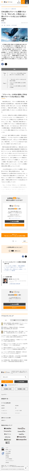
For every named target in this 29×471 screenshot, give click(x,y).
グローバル (8, 25)
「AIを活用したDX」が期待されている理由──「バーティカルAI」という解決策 (15, 269)
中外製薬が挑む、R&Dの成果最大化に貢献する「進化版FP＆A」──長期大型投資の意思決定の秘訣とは (15, 360)
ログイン (15, 225)
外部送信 (7, 462)
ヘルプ (7, 447)
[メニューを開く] (2, 2)
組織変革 (3, 408)
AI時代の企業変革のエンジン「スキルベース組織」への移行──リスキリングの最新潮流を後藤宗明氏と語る (15, 348)
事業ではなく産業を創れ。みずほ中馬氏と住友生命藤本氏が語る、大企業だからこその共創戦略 (15, 356)
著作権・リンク (8, 449)
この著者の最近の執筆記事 (14, 283)
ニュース (3, 394)
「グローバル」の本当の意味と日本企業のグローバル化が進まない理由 (18, 74)
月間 (23, 320)
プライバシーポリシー (10, 460)
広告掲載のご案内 (7, 389)
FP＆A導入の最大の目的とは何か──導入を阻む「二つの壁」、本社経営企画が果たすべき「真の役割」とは (15, 332)
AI (2, 25)
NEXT (25, 241)
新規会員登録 (15, 221)
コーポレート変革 (18, 410)
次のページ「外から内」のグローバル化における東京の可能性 (14, 235)
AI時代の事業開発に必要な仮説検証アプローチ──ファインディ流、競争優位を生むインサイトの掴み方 (15, 324)
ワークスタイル (4, 413)
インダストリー (4, 410)
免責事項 (7, 455)
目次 (14, 69)
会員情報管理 (8, 453)
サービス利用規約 (9, 458)
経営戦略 (16, 405)
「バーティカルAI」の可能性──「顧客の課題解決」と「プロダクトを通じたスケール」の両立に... (15, 266)
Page (4, 83)
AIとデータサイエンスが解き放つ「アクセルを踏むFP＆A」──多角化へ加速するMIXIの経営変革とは (15, 336)
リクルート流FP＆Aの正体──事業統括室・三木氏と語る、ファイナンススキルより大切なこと (15, 352)
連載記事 (3, 420)
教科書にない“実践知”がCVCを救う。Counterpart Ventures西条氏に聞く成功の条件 (14, 328)
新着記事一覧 (4, 398)
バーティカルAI (14, 25)
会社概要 (7, 456)
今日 (6, 320)
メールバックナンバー (15, 218)
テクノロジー (17, 413)
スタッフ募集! (8, 451)
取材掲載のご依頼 (21, 389)
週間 (14, 320)
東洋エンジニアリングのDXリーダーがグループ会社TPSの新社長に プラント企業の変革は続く (15, 344)
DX (4, 25)
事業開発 (3, 405)
